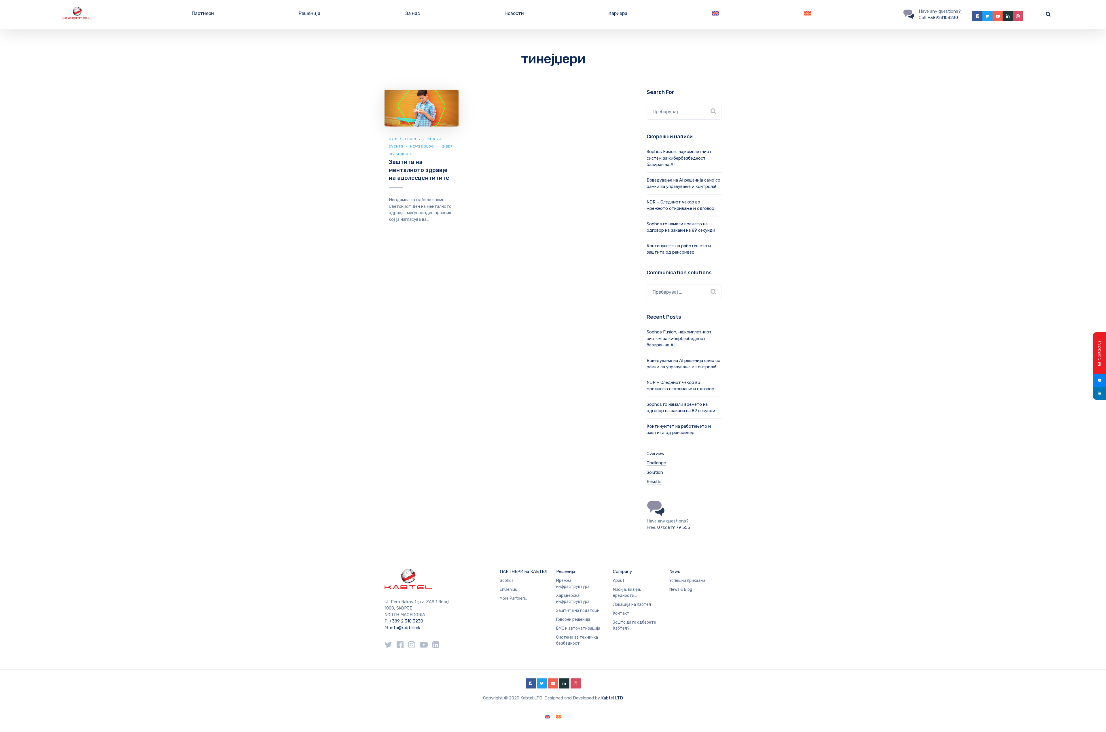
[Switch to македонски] (558, 717)
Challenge (656, 462)
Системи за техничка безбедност (577, 640)
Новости (514, 13)
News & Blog (680, 589)
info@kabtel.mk (405, 627)
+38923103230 (943, 17)
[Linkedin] (1099, 393)
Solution (655, 472)
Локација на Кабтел (632, 604)
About (618, 580)
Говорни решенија (573, 619)
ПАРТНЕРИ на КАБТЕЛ (523, 571)
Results (654, 481)
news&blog (422, 146)
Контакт (621, 613)
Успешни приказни (687, 580)
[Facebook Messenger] (1099, 380)
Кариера (618, 13)
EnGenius (508, 589)
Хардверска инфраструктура (573, 598)
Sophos (507, 580)
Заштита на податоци (577, 610)
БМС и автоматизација (578, 628)
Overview (655, 453)
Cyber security (405, 139)
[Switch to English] (716, 14)
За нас (412, 13)
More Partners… (514, 598)
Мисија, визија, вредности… (627, 592)
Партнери (203, 13)
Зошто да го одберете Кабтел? (634, 625)
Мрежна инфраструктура (573, 583)
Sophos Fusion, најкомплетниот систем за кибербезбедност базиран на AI (679, 158)
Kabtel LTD (612, 698)
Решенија (309, 13)
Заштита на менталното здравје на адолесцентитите (419, 170)
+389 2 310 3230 (405, 621)
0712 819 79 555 (673, 527)
